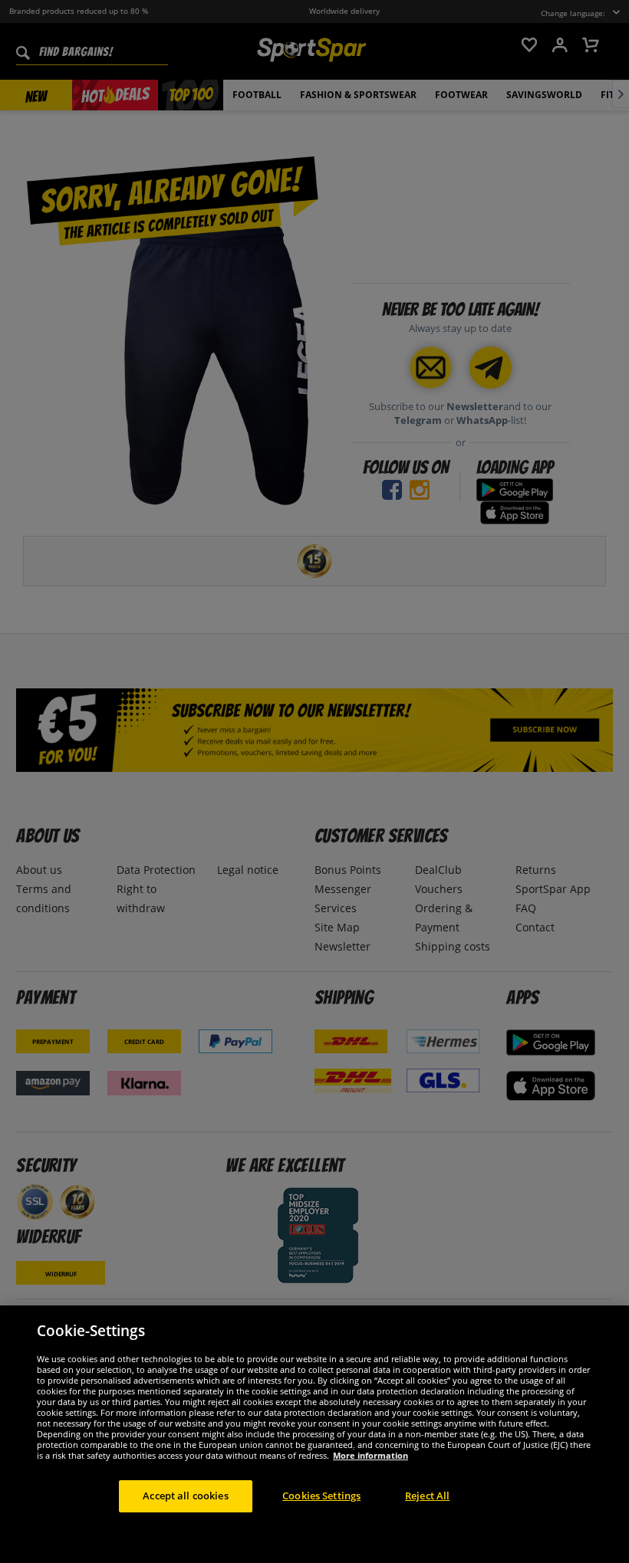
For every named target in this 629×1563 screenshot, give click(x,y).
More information (370, 1455)
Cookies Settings (321, 1495)
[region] (314, 1434)
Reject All (427, 1495)
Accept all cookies (185, 1495)
